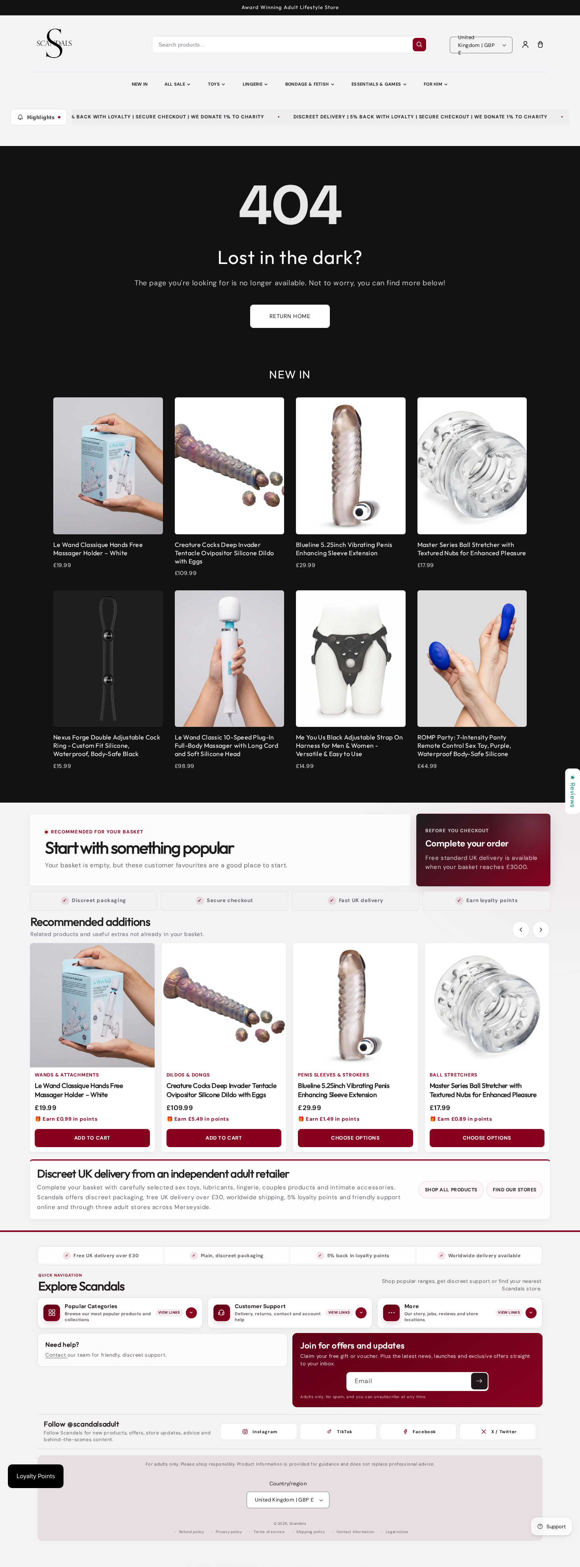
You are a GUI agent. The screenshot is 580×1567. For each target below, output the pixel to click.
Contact (56, 1355)
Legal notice (397, 1532)
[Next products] (541, 929)
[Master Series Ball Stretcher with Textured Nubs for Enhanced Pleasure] (487, 1005)
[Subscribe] (479, 1381)
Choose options (355, 1138)
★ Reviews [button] (573, 791)
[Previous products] (520, 929)
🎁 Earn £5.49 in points (198, 1119)
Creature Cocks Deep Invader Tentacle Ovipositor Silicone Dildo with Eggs (222, 1090)
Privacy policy (229, 1532)
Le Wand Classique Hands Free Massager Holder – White (79, 1090)
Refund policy (191, 1532)
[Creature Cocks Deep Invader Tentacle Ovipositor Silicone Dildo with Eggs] (224, 1005)
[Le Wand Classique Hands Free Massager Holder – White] (92, 1005)
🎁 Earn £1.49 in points (328, 1119)
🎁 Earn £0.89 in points (461, 1119)
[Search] (419, 44)
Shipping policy (310, 1532)
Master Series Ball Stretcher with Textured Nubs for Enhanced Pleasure (483, 1090)
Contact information (355, 1532)
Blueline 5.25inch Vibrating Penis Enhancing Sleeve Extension (343, 1090)
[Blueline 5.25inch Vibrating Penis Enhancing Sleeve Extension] (355, 1005)
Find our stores (515, 1190)
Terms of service (269, 1532)
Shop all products (451, 1190)
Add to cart (92, 1138)
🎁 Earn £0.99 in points (66, 1119)
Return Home (290, 316)
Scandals (298, 1523)
